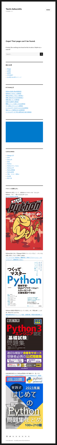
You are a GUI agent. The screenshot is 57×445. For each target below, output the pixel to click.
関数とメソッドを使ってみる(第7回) (15, 104)
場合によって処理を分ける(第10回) (15, 110)
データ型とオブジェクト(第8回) (14, 106)
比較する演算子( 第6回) (12, 101)
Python (9, 164)
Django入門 (10, 155)
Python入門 (10, 168)
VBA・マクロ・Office (13, 174)
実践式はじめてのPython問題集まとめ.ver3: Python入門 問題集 (23, 375)
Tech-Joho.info (14, 9)
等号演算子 (10, 75)
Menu (48, 10)
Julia (8, 161)
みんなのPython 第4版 (12, 196)
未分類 (9, 176)
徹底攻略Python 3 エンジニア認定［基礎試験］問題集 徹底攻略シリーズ (24, 315)
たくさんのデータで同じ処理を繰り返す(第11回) (18, 112)
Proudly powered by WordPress (22, 440)
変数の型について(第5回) (12, 99)
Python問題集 (11, 170)
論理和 (9, 73)
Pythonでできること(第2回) (13, 93)
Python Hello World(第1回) (13, 91)
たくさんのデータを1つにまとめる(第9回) (17, 108)
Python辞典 (10, 172)
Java (8, 157)
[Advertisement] (29, 29)
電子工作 (9, 178)
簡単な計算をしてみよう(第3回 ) (14, 95)
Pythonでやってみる (13, 166)
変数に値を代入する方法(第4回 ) (14, 97)
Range (9, 69)
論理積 (9, 71)
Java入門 (9, 159)
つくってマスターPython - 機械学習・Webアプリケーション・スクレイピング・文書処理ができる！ (24, 258)
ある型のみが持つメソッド (14, 77)
